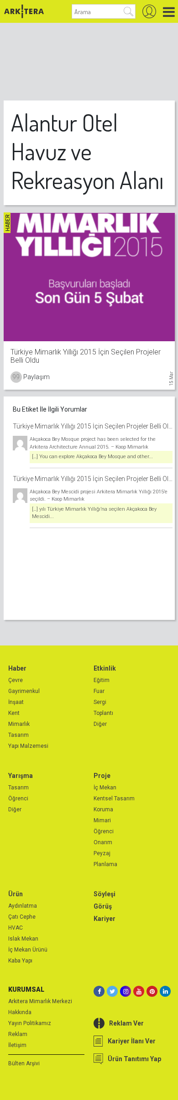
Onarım (103, 842)
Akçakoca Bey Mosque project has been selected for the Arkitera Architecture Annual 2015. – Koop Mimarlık (93, 443)
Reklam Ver (126, 1023)
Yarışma (20, 775)
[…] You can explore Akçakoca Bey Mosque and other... (92, 457)
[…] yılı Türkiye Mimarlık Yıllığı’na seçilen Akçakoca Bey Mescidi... (94, 513)
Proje (102, 775)
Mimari (102, 820)
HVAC (15, 928)
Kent (14, 713)
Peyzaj (102, 853)
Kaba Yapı (20, 960)
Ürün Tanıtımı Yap (134, 1059)
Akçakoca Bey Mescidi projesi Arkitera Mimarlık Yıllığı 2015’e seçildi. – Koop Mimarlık (99, 495)
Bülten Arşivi (24, 1063)
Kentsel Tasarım (114, 798)
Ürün (15, 894)
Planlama (105, 864)
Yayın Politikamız (29, 1023)
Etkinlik (105, 668)
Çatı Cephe (22, 917)
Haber (17, 668)
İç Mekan (105, 787)
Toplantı (103, 713)
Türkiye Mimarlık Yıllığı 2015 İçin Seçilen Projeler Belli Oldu (93, 426)
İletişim (17, 1045)
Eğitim (102, 680)
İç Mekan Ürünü (27, 950)
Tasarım (18, 735)
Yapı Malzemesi (28, 746)
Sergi (100, 702)
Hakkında (19, 1012)
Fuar (99, 691)
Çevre (15, 680)
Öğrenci (18, 798)
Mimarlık (19, 724)
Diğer (100, 724)
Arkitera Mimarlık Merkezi (40, 1001)
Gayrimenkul (24, 691)
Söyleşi (104, 894)
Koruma (103, 809)
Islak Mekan (23, 939)
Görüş (103, 906)
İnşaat (16, 702)
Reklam (17, 1034)
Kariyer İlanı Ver (132, 1041)
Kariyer (104, 918)
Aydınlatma (22, 906)
